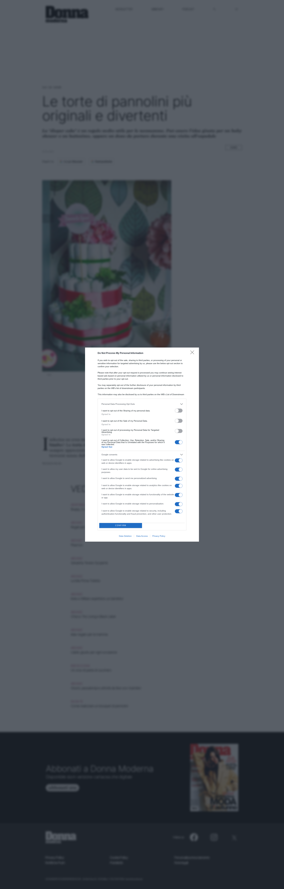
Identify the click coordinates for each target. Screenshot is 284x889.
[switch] (179, 411)
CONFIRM (120, 525)
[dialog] (142, 445)
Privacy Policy (158, 536)
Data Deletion (125, 536)
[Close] (193, 353)
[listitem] (142, 404)
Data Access (142, 536)
